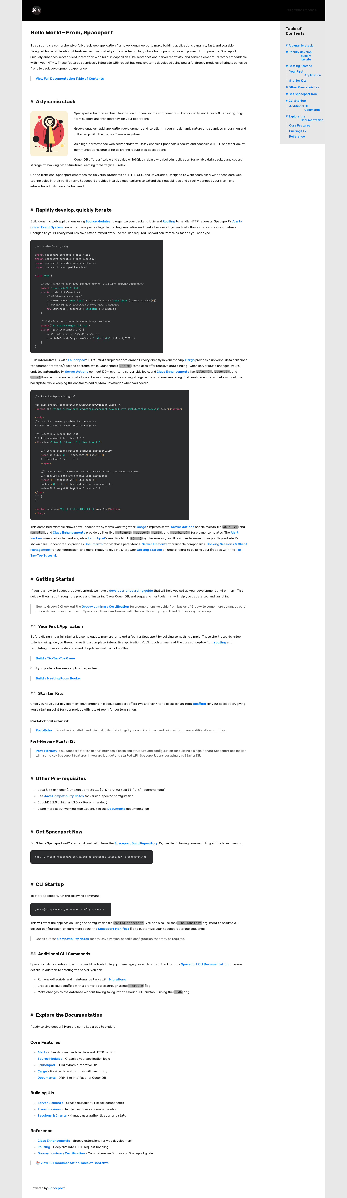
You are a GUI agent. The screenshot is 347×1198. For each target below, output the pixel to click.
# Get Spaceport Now (302, 94)
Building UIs (297, 131)
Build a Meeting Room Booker (58, 678)
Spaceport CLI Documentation (204, 964)
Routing (169, 221)
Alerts (42, 1052)
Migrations (117, 979)
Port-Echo (44, 730)
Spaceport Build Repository (136, 843)
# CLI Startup (296, 100)
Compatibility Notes (73, 939)
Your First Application (305, 73)
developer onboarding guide (131, 590)
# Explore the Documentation (305, 118)
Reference (297, 136)
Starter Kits (298, 80)
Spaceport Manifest (113, 928)
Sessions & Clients (52, 1115)
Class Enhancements (173, 371)
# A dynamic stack (299, 45)
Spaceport (56, 1188)
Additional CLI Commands (304, 107)
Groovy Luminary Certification (105, 606)
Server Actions (76, 371)
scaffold (199, 704)
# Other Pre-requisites (302, 87)
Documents (94, 544)
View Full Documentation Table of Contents (70, 78)
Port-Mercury (46, 751)
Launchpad (76, 360)
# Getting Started (299, 66)
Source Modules (98, 221)
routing (220, 642)
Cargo (190, 360)
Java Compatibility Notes (64, 796)
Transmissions (49, 1109)
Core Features (299, 125)
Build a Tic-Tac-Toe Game (55, 658)
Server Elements (155, 544)
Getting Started (149, 549)
